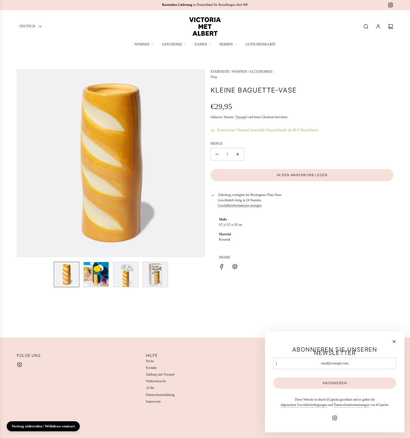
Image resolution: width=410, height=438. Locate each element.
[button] (21, 163)
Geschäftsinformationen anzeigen (240, 205)
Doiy (214, 77)
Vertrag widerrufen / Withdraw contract (43, 426)
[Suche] (366, 26)
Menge (217, 144)
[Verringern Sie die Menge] (217, 154)
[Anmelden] (378, 26)
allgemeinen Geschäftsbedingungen (304, 405)
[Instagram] (390, 5)
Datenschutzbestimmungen (351, 405)
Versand (240, 117)
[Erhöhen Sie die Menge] (237, 154)
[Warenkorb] (390, 26)
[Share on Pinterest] (235, 267)
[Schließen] (394, 341)
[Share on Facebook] (222, 267)
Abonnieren (335, 383)
